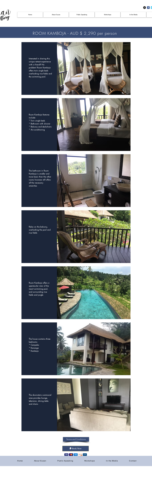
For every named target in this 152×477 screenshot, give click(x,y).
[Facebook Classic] (148, 7)
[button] (76, 439)
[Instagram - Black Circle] (144, 7)
